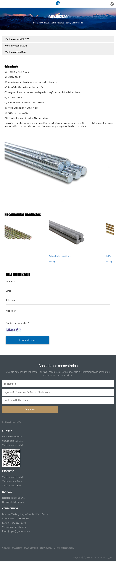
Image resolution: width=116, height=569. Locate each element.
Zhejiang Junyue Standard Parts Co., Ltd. (33, 548)
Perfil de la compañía (12, 436)
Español (101, 558)
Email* (9, 291)
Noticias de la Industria (13, 502)
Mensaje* (11, 311)
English (76, 558)
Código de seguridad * (17, 323)
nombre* (10, 281)
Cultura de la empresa (12, 441)
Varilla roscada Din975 (17, 39)
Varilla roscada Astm (60, 23)
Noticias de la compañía (13, 498)
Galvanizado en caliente (16, 256)
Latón (64, 256)
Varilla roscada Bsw (15, 52)
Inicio (35, 23)
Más (7, 262)
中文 (83, 558)
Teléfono (10, 300)
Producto (44, 23)
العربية (109, 558)
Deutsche (91, 558)
